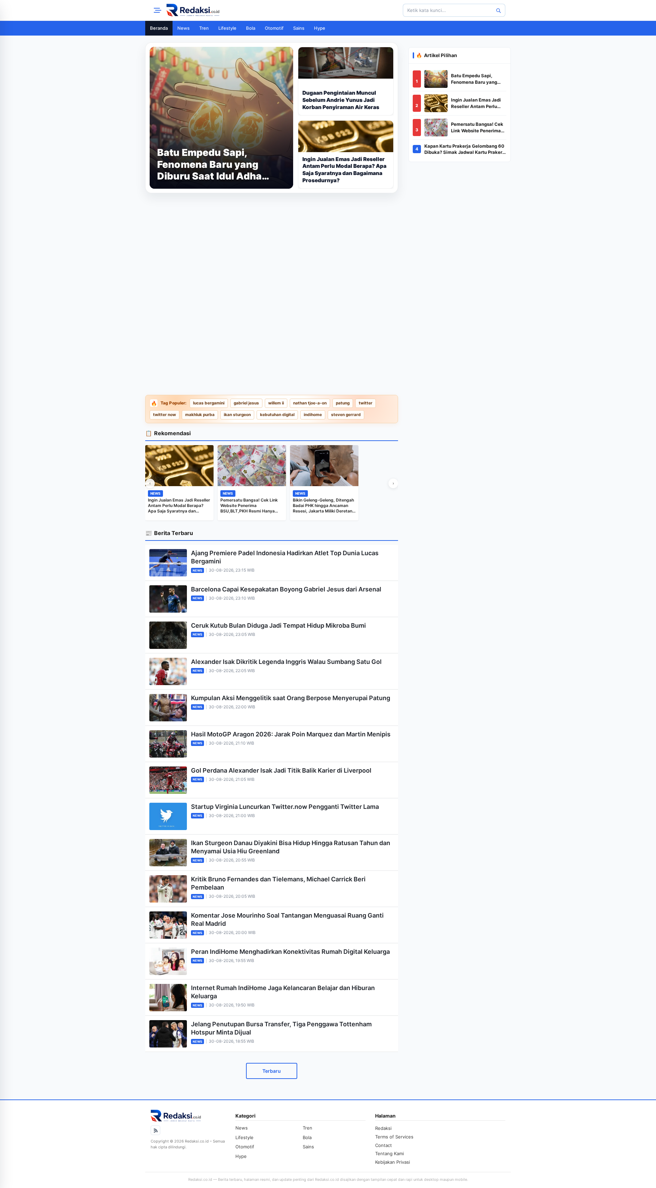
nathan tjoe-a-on (310, 403)
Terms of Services (394, 1136)
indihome (313, 414)
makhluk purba (200, 414)
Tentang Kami (389, 1153)
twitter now (164, 414)
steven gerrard (346, 414)
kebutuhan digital (277, 414)
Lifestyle (227, 28)
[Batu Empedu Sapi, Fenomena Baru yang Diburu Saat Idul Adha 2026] (436, 79)
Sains (298, 28)
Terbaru (271, 1071)
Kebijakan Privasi (392, 1162)
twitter (365, 403)
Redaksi (383, 1128)
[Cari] (498, 10)
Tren (204, 28)
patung (343, 403)
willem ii (276, 403)
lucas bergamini (208, 403)
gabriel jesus (246, 403)
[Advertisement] (271, 246)
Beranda (159, 28)
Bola (250, 28)
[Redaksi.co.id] (192, 10)
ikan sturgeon (237, 414)
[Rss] (155, 1130)
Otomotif (274, 28)
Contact (383, 1145)
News (183, 28)
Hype (319, 28)
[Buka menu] (156, 10)
